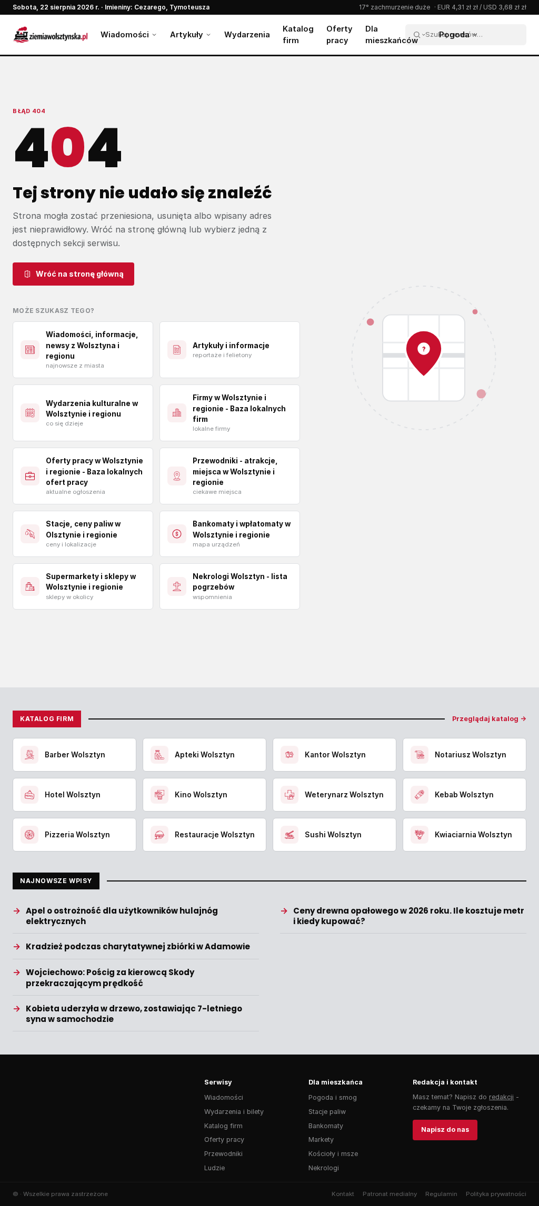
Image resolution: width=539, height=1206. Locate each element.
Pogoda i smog (332, 1097)
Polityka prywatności (496, 1194)
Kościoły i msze (333, 1154)
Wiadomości (125, 34)
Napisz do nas (445, 1129)
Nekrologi (323, 1168)
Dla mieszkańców (391, 34)
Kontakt (343, 1194)
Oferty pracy (339, 34)
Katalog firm (298, 34)
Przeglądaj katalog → (489, 719)
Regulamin (441, 1194)
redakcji (501, 1097)
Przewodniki (223, 1154)
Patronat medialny (390, 1194)
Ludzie (214, 1168)
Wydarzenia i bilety (234, 1112)
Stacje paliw (327, 1112)
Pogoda (454, 34)
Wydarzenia (247, 34)
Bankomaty (325, 1126)
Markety (321, 1139)
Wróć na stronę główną (80, 273)
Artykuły (186, 34)
